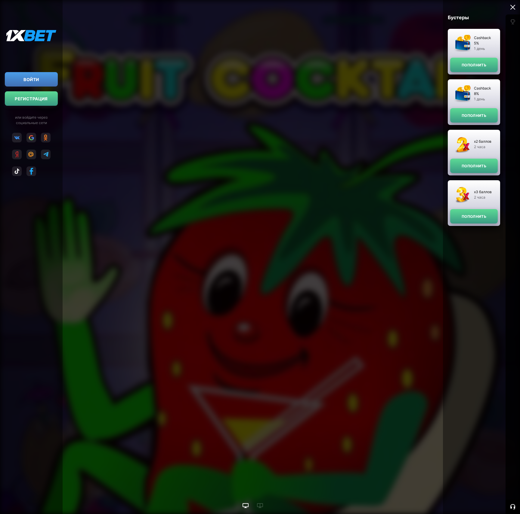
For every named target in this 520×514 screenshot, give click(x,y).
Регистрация (31, 98)
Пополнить (474, 65)
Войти (31, 79)
